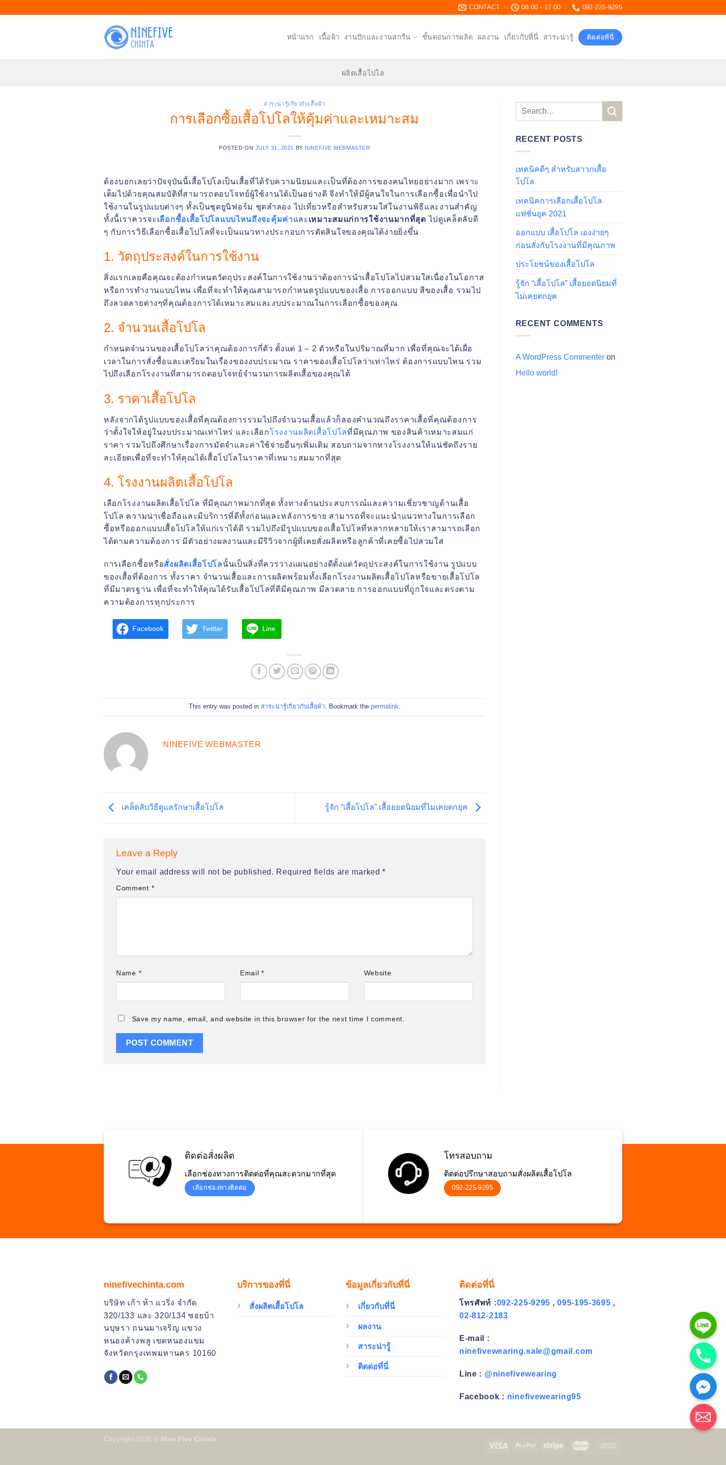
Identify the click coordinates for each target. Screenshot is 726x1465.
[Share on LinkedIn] (331, 672)
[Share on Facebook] (259, 672)
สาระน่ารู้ (558, 37)
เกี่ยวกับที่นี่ (521, 37)
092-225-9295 (525, 1302)
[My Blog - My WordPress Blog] (153, 37)
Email (252, 973)
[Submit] (612, 111)
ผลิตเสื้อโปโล (363, 73)
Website (378, 973)
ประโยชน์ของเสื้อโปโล (555, 264)
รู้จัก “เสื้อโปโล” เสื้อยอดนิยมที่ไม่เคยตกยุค (397, 807)
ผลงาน (488, 37)
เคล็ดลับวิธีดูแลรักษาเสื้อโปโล (172, 807)
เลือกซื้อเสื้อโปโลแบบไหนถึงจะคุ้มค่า (225, 219)
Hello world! (537, 373)
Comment (135, 888)
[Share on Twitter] (277, 672)
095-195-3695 (585, 1302)
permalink (385, 706)
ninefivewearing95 (544, 1396)
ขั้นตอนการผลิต (447, 37)
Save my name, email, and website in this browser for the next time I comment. (268, 1019)
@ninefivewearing (520, 1374)
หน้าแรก (300, 37)
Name (128, 973)
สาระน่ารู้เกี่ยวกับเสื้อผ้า (294, 104)
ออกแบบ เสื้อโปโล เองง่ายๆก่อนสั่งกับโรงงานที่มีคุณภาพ (565, 239)
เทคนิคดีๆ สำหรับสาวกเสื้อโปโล (561, 175)
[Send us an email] (125, 1377)
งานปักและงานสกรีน (377, 37)
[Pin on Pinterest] (313, 672)
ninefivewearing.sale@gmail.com (526, 1351)
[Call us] (140, 1377)
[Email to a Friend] (295, 672)
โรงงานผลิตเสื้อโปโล (308, 432)
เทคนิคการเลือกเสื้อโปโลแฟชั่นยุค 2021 (559, 207)
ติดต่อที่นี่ (373, 1366)
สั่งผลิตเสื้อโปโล (193, 564)
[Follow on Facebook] (111, 1377)
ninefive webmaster (337, 148)
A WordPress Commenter (560, 357)
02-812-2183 (483, 1315)
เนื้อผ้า (329, 37)
